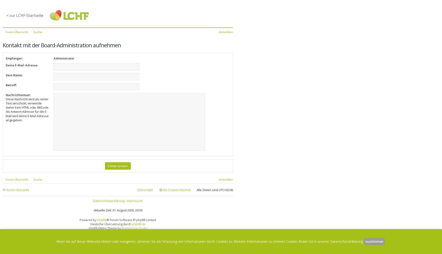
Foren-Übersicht (18, 190)
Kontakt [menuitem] (147, 190)
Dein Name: (14, 75)
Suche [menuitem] (37, 32)
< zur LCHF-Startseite (24, 15)
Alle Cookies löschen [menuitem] (176, 190)
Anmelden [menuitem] (226, 32)
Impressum (134, 201)
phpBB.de (138, 224)
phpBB (101, 220)
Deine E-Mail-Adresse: (22, 65)
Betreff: (11, 85)
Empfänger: (14, 58)
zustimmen (374, 241)
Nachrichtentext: (18, 95)
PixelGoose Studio (135, 228)
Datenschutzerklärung (109, 201)
